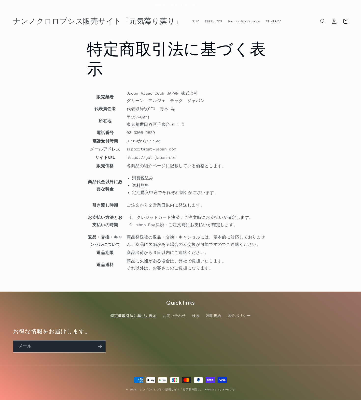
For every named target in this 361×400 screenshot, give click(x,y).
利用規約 (214, 316)
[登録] (99, 346)
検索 (196, 316)
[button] (323, 21)
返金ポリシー (238, 316)
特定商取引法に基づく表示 (134, 316)
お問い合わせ (174, 316)
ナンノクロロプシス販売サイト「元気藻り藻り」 (171, 389)
